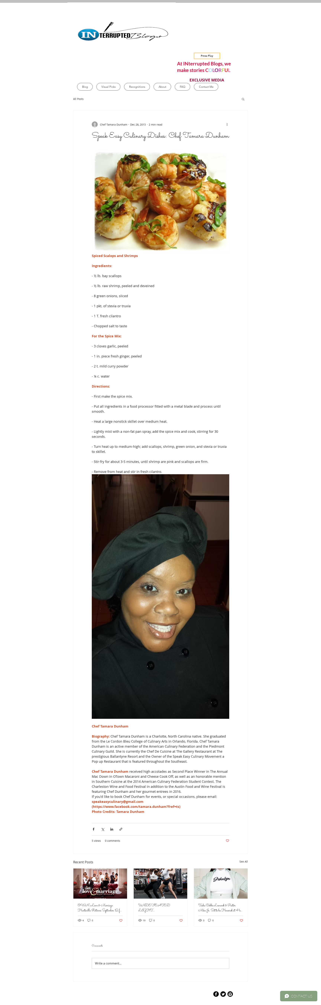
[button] (243, 98)
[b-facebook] (216, 994)
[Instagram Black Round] (230, 994)
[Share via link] (121, 829)
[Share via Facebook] (93, 829)
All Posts (78, 99)
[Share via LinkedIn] (112, 829)
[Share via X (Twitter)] (102, 829)
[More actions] (227, 124)
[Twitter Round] (223, 994)
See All (243, 861)
